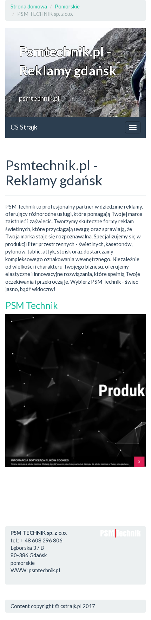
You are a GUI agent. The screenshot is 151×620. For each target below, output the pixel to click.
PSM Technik (31, 305)
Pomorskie (67, 6)
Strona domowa (29, 6)
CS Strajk (24, 127)
